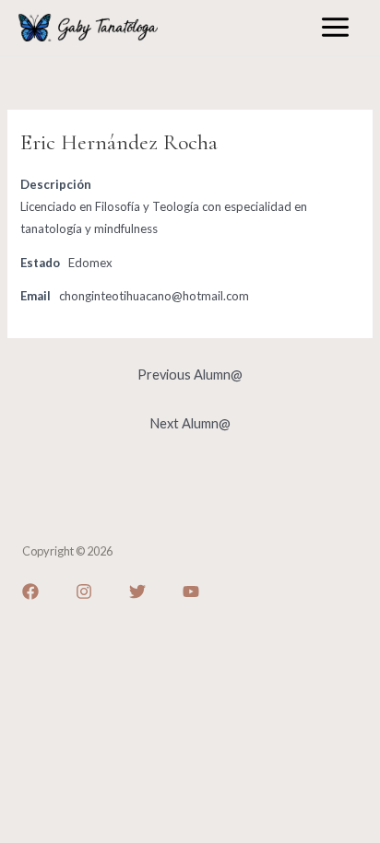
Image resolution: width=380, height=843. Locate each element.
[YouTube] (191, 591)
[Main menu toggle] (335, 27)
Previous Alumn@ (190, 374)
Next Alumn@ (190, 423)
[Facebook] (30, 591)
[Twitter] (137, 591)
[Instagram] (84, 591)
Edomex (90, 262)
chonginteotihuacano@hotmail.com (154, 295)
